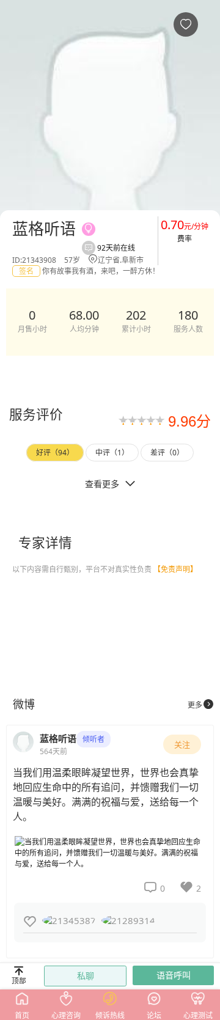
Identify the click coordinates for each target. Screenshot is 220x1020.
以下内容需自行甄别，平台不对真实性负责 (104, 569)
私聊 (85, 975)
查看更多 (110, 484)
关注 (182, 744)
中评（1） (112, 452)
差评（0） (167, 452)
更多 (200, 705)
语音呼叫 (173, 975)
